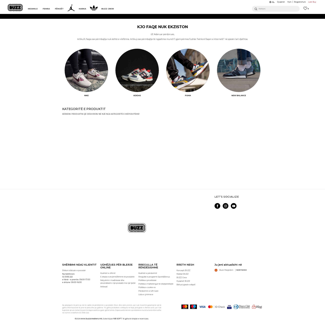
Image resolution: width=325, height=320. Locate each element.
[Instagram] (225, 206)
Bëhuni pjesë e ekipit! (185, 284)
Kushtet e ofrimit (107, 273)
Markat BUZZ (182, 274)
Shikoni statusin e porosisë (74, 270)
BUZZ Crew (181, 277)
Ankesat (104, 287)
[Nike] (86, 70)
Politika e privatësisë (147, 280)
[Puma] (188, 70)
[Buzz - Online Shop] (15, 7)
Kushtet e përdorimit (147, 273)
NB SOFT (117, 318)
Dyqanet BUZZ (183, 281)
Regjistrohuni (300, 2)
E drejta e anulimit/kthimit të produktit (117, 277)
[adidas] (137, 70)
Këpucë (67, 120)
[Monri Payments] (257, 307)
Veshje (67, 156)
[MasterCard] (184, 307)
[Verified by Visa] (229, 307)
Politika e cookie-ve (147, 287)
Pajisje (66, 134)
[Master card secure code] (216, 307)
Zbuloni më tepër (172, 27)
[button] (276, 9)
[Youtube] (234, 206)
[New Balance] (238, 70)
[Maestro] (193, 307)
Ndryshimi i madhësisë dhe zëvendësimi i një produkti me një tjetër (118, 281)
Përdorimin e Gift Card (148, 291)
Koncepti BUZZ (183, 270)
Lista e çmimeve (152, 26)
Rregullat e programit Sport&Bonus (154, 277)
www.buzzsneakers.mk (91, 318)
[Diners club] (241, 307)
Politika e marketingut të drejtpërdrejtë (155, 284)
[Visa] (202, 307)
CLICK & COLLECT (122, 21)
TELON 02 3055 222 (112, 16)
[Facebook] (217, 206)
